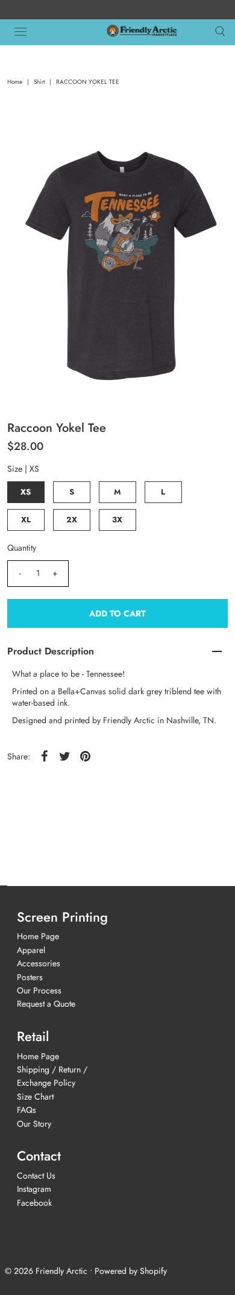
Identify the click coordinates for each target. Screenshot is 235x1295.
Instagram (34, 1189)
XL (26, 519)
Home (14, 81)
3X (117, 519)
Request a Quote (46, 1004)
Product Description (50, 651)
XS (25, 492)
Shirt (39, 81)
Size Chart (35, 1097)
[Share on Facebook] (45, 756)
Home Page (38, 936)
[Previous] (29, 152)
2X (71, 519)
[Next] (58, 152)
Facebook (34, 1203)
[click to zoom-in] (206, 152)
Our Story (34, 1124)
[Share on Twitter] (65, 756)
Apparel (31, 950)
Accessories (38, 963)
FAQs (26, 1110)
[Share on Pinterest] (86, 756)
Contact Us (36, 1176)
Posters (30, 977)
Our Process (39, 990)
